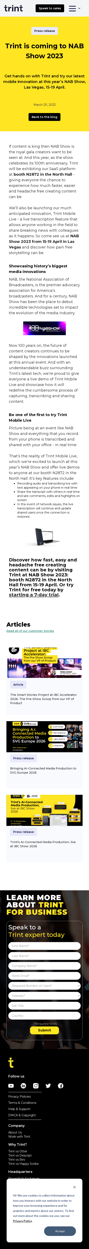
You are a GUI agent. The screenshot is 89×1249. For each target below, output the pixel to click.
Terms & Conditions (22, 1103)
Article (18, 685)
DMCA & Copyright (22, 1115)
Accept (60, 1231)
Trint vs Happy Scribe (23, 1164)
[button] (74, 8)
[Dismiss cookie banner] (74, 1187)
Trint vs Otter (17, 1151)
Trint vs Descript (20, 1155)
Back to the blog (44, 117)
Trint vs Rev (16, 1159)
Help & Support (19, 1109)
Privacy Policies (19, 1096)
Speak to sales (50, 8)
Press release (44, 31)
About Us (15, 1132)
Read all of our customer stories (30, 631)
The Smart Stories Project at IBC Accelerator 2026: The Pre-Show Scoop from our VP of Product (43, 699)
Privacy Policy (22, 1221)
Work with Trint (19, 1136)
